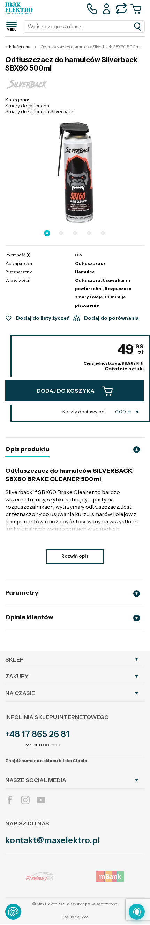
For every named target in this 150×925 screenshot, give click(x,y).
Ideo (84, 917)
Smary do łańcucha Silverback (39, 111)
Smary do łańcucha (27, 105)
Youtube (41, 800)
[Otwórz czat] (137, 912)
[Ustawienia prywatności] (13, 912)
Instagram (25, 800)
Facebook (9, 800)
